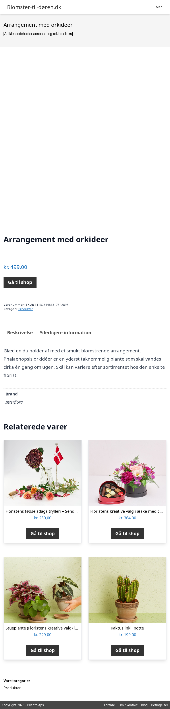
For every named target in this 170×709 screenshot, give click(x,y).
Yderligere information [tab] (65, 332)
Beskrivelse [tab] (20, 332)
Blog (144, 705)
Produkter (25, 309)
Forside (109, 705)
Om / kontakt (127, 705)
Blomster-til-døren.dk (34, 7)
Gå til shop (20, 282)
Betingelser (159, 705)
